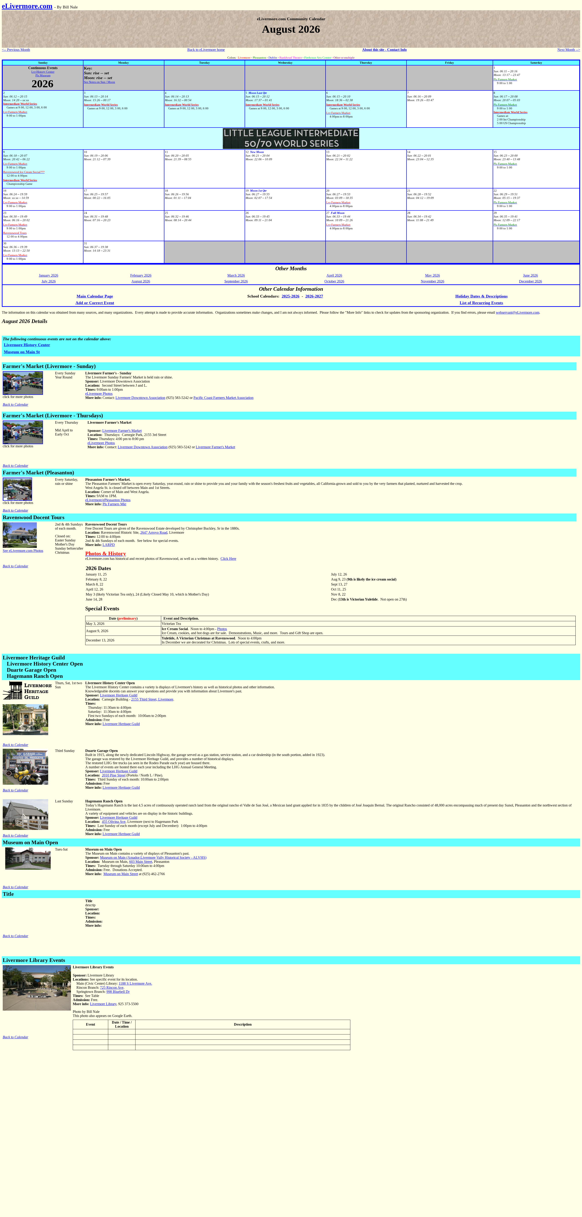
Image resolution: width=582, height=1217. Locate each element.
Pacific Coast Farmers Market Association (223, 398)
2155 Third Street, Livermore (152, 699)
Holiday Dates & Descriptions (481, 296)
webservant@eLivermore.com (517, 312)
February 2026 (140, 275)
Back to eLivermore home (206, 50)
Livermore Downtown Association (140, 398)
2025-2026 (290, 296)
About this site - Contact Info (384, 50)
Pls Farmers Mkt (114, 504)
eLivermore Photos (99, 394)
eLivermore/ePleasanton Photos (107, 500)
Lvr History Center (42, 71)
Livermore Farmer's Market (122, 431)
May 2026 (432, 275)
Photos (222, 629)
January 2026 (48, 275)
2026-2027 (314, 296)
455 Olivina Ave (113, 822)
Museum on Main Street (120, 874)
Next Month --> (568, 50)
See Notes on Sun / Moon (99, 82)
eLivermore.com (27, 6)
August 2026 (140, 281)
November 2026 (432, 281)
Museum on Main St (22, 352)
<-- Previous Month (16, 50)
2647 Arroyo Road (153, 532)
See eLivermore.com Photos (23, 551)
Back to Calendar (15, 404)
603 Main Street (140, 862)
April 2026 (334, 275)
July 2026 (49, 281)
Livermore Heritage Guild (118, 695)
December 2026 (530, 281)
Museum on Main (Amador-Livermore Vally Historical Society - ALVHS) (153, 857)
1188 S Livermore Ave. (135, 983)
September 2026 (236, 281)
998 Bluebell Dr (118, 992)
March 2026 (236, 275)
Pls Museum (42, 75)
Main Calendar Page (95, 296)
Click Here (228, 559)
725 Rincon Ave (111, 987)
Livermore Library (103, 1004)
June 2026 (530, 275)
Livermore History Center (27, 345)
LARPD (109, 545)
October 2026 (334, 281)
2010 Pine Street (113, 775)
